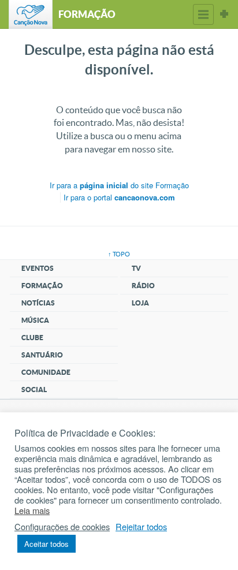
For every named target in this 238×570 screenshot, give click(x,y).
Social (34, 389)
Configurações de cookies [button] (62, 526)
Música (35, 320)
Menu (203, 14)
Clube (32, 337)
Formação (42, 285)
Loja (140, 303)
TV (136, 268)
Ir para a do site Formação (119, 185)
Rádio (143, 285)
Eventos (37, 268)
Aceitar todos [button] (46, 543)
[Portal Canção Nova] (31, 14)
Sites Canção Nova (224, 14)
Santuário (42, 355)
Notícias (38, 303)
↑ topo (119, 254)
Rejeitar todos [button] (141, 526)
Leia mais (32, 510)
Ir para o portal (119, 197)
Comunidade (45, 372)
